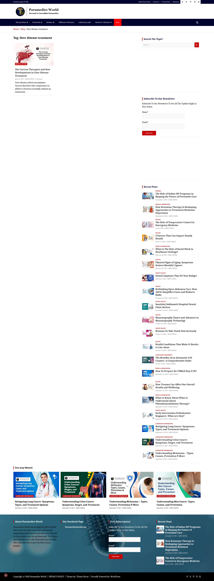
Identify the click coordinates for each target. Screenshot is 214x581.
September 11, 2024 (161, 407)
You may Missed (24, 467)
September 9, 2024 (161, 459)
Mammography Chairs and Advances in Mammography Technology (177, 319)
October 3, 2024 (160, 364)
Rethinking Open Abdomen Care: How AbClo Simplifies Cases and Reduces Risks (176, 292)
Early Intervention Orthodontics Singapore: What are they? (173, 414)
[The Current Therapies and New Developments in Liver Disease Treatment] (33, 54)
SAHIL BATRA (29, 79)
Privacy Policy (166, 2)
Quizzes (49, 22)
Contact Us (156, 2)
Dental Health (160, 273)
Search (196, 44)
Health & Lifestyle (102, 22)
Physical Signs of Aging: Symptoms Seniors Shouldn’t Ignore (174, 264)
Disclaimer (176, 2)
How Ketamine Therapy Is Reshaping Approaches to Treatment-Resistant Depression (175, 210)
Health (157, 219)
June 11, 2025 (159, 228)
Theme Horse (82, 576)
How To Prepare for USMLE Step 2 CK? (176, 371)
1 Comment (38, 79)
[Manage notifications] (6, 575)
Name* (145, 112)
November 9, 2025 (161, 200)
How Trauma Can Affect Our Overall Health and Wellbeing (175, 386)
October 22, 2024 (160, 324)
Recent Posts (150, 186)
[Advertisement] (170, 73)
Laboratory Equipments (163, 355)
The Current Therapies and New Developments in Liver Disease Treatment (32, 72)
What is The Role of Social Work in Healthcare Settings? (174, 250)
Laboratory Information (164, 423)
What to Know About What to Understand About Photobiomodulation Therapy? (172, 400)
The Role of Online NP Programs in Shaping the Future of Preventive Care (176, 195)
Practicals (36, 22)
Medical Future (21, 64)
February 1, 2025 (160, 279)
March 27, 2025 (160, 242)
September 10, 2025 (161, 216)
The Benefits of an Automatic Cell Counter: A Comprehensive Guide (173, 359)
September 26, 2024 (161, 390)
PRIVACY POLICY (56, 576)
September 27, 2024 (161, 374)
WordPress (115, 576)
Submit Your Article (144, 2)
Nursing (158, 191)
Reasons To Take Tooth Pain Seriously (175, 331)
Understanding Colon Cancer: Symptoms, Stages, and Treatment (174, 441)
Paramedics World (38, 576)
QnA (117, 22)
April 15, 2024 (19, 79)
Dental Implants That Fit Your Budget (176, 275)
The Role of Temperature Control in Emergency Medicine (174, 224)
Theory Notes (21, 22)
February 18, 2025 (161, 255)
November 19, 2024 (161, 310)
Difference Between (66, 22)
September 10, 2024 (161, 432)
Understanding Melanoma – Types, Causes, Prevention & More (174, 455)
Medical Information (162, 204)
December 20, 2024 (161, 298)
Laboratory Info (85, 22)
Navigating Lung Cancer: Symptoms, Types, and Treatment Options (175, 428)
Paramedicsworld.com (75, 527)
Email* (145, 122)
